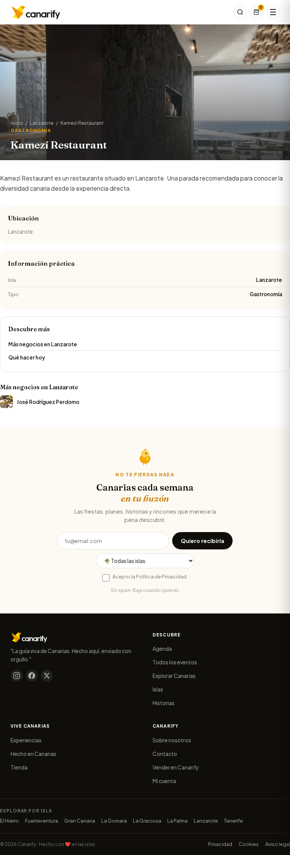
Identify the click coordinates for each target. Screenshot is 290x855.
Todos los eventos (175, 662)
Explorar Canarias (174, 676)
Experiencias (26, 740)
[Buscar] (240, 12)
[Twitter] (47, 676)
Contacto (165, 754)
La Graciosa (147, 821)
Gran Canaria (79, 821)
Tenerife (233, 821)
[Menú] (273, 12)
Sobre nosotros (172, 740)
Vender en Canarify (176, 767)
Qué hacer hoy (26, 357)
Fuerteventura (41, 821)
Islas (158, 689)
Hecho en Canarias (33, 754)
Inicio (17, 123)
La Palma (177, 821)
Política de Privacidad (161, 577)
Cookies (249, 844)
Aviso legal (277, 844)
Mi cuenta (164, 781)
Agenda (162, 648)
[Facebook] (32, 676)
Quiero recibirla (202, 540)
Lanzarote (42, 123)
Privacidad (220, 844)
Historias (163, 703)
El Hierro (9, 821)
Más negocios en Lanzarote (42, 344)
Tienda (19, 767)
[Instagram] (17, 676)
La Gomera (114, 821)
